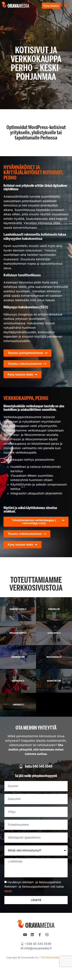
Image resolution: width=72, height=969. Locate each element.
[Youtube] (25, 934)
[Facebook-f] (39, 934)
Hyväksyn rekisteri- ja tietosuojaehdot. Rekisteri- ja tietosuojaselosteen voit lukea (34, 886)
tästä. (8, 891)
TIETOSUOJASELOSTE (53, 957)
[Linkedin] (32, 934)
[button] (66, 6)
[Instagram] (47, 934)
